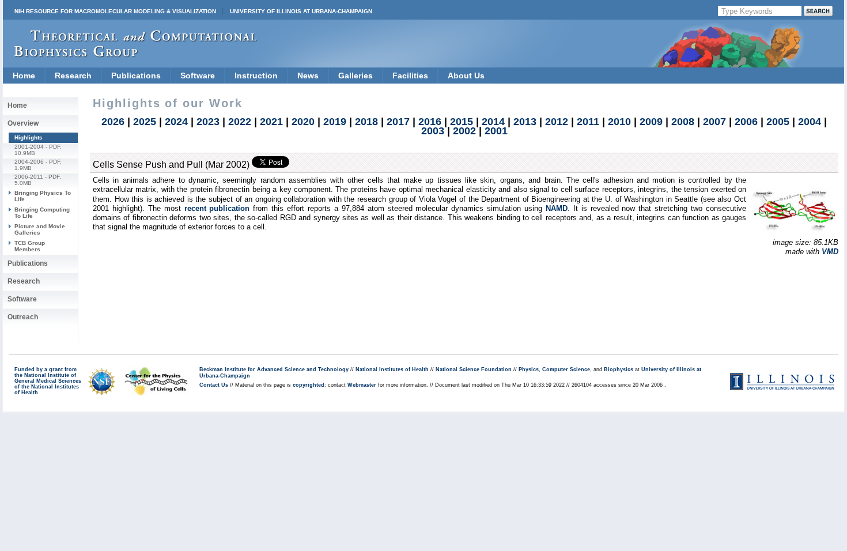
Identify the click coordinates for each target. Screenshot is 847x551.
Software (197, 75)
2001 (496, 131)
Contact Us (213, 385)
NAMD (557, 208)
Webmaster (361, 385)
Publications (136, 75)
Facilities (410, 75)
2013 (524, 121)
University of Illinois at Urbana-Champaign (301, 11)
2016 (429, 121)
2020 (303, 121)
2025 (144, 121)
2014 (493, 121)
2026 (112, 121)
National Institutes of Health (392, 369)
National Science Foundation (474, 369)
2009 (651, 121)
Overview (23, 123)
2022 (239, 121)
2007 (714, 121)
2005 (777, 121)
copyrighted (308, 385)
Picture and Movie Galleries (39, 229)
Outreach (22, 317)
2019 (334, 121)
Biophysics (618, 369)
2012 (556, 121)
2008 (682, 121)
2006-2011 (28, 176)
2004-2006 (29, 161)
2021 (271, 121)
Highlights (28, 137)
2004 (809, 121)
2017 (398, 121)
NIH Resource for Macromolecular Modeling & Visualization (115, 11)
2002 (464, 131)
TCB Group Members (29, 246)
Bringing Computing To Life (42, 212)
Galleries (355, 75)
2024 (176, 121)
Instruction (256, 75)
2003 (432, 131)
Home (24, 75)
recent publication (217, 208)
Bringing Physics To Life (42, 196)
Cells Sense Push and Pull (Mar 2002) (171, 164)
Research (73, 75)
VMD (830, 251)
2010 (619, 121)
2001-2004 (29, 147)
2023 (208, 121)
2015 (461, 121)
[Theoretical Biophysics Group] (130, 54)
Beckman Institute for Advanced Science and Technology (274, 369)
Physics (529, 369)
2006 (746, 121)
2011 (588, 121)
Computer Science (566, 369)
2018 (366, 121)
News (308, 75)
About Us (466, 75)
